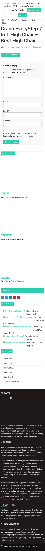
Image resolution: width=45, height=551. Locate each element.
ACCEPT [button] (22, 15)
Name (6, 101)
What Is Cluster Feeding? (12, 239)
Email (6, 111)
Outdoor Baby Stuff (11, 382)
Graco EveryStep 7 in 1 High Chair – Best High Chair (12, 55)
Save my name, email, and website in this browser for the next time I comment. (19, 134)
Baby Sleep (8, 372)
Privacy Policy (9, 518)
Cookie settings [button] (34, 10)
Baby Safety (8, 368)
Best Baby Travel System (12, 281)
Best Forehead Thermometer (14, 197)
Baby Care (5, 194)
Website (6, 121)
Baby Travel (6, 277)
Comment (8, 78)
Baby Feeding (6, 236)
